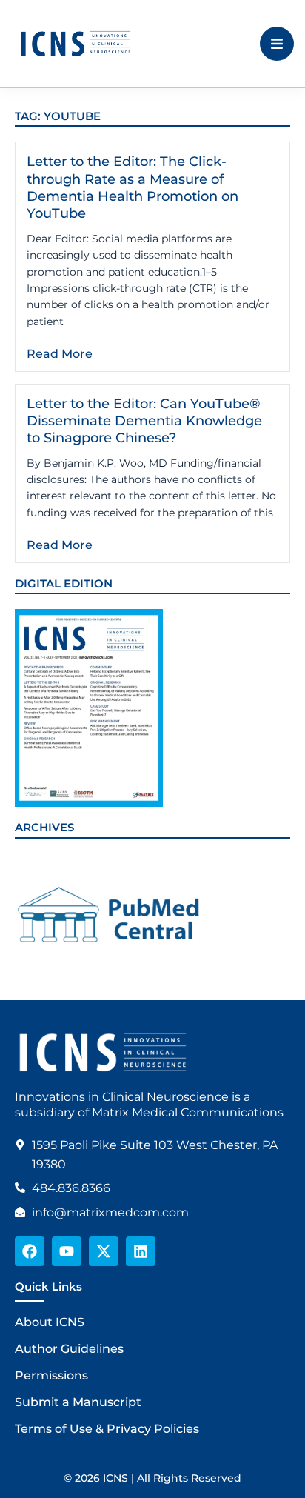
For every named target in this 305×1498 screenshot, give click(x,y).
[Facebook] (29, 1251)
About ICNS (49, 1322)
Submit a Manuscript (78, 1402)
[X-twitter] (103, 1251)
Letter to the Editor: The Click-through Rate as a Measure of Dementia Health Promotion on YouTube (132, 187)
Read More (60, 354)
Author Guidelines (69, 1349)
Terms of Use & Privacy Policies (107, 1429)
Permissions (51, 1375)
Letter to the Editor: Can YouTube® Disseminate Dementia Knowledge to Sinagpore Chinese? (144, 421)
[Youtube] (66, 1251)
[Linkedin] (140, 1251)
